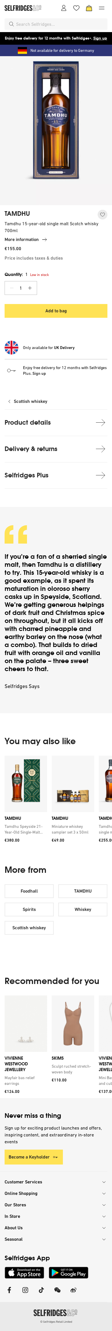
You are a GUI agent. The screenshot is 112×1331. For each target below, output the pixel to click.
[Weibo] (73, 1293)
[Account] (63, 8)
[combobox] (60, 24)
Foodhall (29, 891)
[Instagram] (25, 1293)
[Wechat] (57, 1293)
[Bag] (89, 8)
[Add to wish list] (102, 214)
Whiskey (83, 909)
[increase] (29, 288)
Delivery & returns (31, 449)
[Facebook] (9, 1293)
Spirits (29, 909)
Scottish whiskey (30, 401)
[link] (25, 829)
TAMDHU (17, 214)
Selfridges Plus (27, 475)
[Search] (11, 24)
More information (22, 239)
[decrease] (11, 288)
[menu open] (101, 8)
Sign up (100, 38)
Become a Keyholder (29, 1157)
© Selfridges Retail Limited (56, 1321)
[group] (56, 801)
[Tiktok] (41, 1293)
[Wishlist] (76, 8)
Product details (28, 422)
